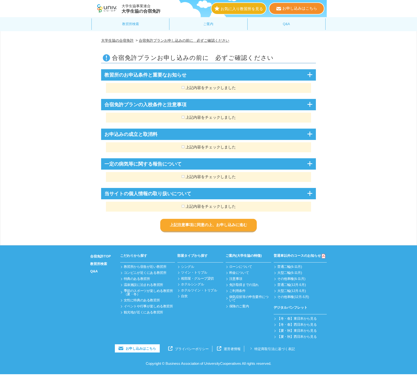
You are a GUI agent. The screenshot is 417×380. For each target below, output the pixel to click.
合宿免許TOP (100, 256)
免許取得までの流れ (244, 285)
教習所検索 (130, 24)
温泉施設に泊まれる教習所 (143, 285)
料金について (239, 273)
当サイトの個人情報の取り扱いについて (147, 193)
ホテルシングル (192, 284)
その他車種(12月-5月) (293, 297)
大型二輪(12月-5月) (291, 291)
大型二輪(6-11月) (289, 273)
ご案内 (208, 24)
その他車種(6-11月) (291, 279)
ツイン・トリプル (194, 272)
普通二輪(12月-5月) (291, 285)
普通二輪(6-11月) (289, 267)
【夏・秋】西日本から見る (297, 337)
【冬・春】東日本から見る (297, 318)
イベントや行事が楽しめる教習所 (148, 306)
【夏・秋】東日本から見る (297, 330)
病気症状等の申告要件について (249, 298)
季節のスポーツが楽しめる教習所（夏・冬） (148, 292)
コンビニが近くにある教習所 (145, 273)
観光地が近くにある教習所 (143, 312)
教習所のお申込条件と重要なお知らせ (145, 74)
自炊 (184, 296)
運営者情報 (232, 349)
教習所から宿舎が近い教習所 (145, 267)
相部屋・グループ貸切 (197, 278)
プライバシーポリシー (192, 349)
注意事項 (235, 279)
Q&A (286, 24)
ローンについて (240, 267)
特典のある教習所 (137, 279)
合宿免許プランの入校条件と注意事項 (145, 104)
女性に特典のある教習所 (142, 300)
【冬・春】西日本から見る (297, 324)
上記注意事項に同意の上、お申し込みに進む (208, 225)
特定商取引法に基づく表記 (274, 349)
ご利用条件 (237, 291)
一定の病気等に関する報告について (143, 163)
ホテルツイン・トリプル (199, 290)
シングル (187, 267)
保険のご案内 (239, 306)
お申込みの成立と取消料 (131, 134)
